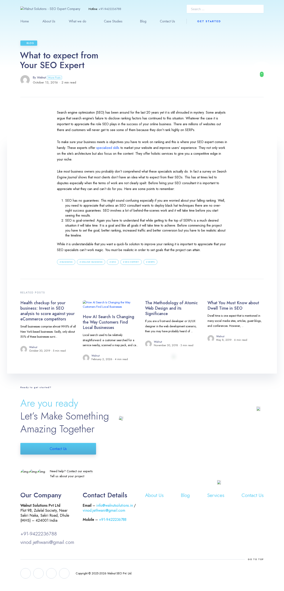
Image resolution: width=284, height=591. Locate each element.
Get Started (209, 21)
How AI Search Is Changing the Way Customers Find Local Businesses (108, 322)
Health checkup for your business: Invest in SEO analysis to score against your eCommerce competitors (47, 311)
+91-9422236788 (110, 9)
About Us (48, 21)
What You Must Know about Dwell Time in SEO (233, 305)
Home (24, 21)
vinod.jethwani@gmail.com (47, 542)
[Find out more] (262, 74)
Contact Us (167, 21)
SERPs (151, 262)
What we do (77, 21)
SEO (113, 262)
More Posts (54, 77)
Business (67, 262)
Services (215, 495)
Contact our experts (80, 471)
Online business (91, 262)
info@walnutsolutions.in (114, 505)
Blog (143, 21)
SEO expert (132, 262)
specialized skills (107, 147)
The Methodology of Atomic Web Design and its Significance (171, 308)
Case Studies (113, 21)
